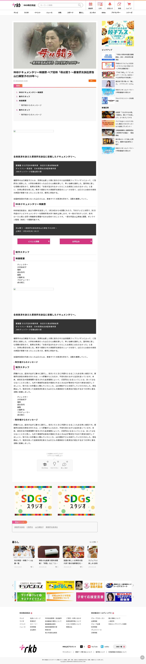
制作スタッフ (23, 96)
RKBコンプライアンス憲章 (117, 624)
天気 (59, 12)
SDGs (104, 12)
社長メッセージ (35, 618)
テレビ (16, 12)
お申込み (76, 241)
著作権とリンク (100, 652)
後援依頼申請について (73, 621)
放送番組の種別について (53, 621)
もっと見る (93, 542)
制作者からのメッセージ (31, 105)
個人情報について (114, 618)
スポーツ (70, 12)
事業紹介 (33, 621)
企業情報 (94, 621)
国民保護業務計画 (51, 627)
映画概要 (21, 100)
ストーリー (34, 624)
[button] (12, 585)
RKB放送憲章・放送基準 (53, 618)
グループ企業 (95, 624)
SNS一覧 (119, 647)
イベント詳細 (33, 241)
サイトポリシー (67, 652)
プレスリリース (96, 630)
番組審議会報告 (50, 624)
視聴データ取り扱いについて (83, 652)
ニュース (49, 12)
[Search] (79, 5)
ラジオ (26, 12)
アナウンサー (115, 12)
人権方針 (111, 621)
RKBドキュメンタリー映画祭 (29, 92)
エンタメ (93, 12)
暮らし (81, 12)
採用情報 (33, 627)
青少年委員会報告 (51, 633)
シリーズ (129, 12)
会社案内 (33, 630)
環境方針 (48, 630)
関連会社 (69, 627)
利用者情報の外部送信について (117, 652)
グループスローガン (98, 618)
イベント (38, 12)
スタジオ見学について (73, 624)
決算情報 (94, 633)
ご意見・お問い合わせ (73, 618)
